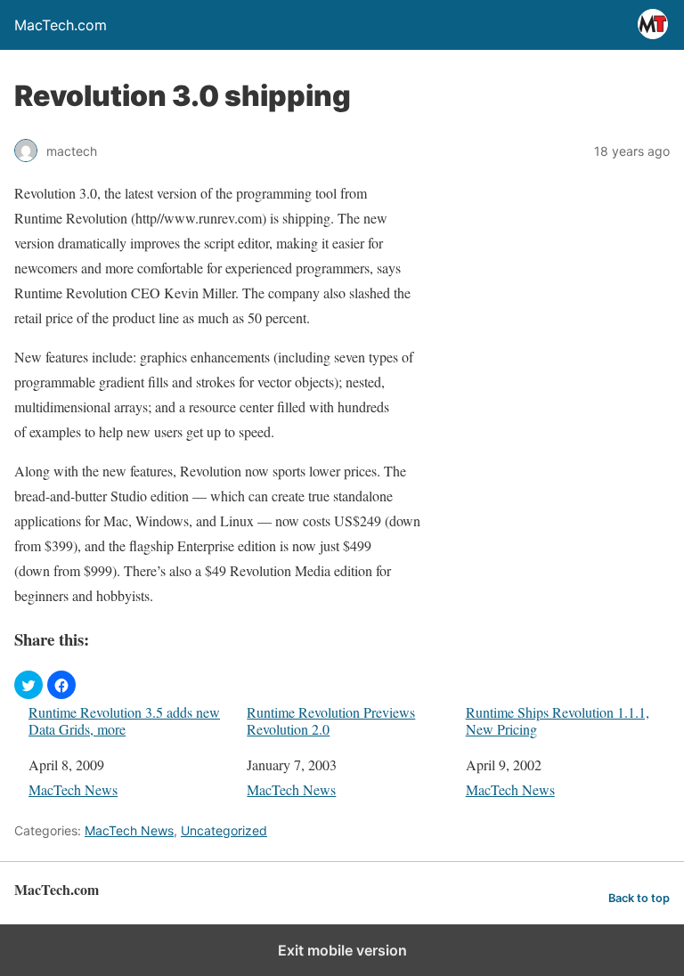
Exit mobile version (342, 950)
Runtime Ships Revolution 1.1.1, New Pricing (557, 720)
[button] (28, 685)
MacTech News (73, 789)
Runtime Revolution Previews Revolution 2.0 (331, 720)
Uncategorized (224, 830)
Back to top (639, 898)
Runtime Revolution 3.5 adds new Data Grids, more (124, 720)
